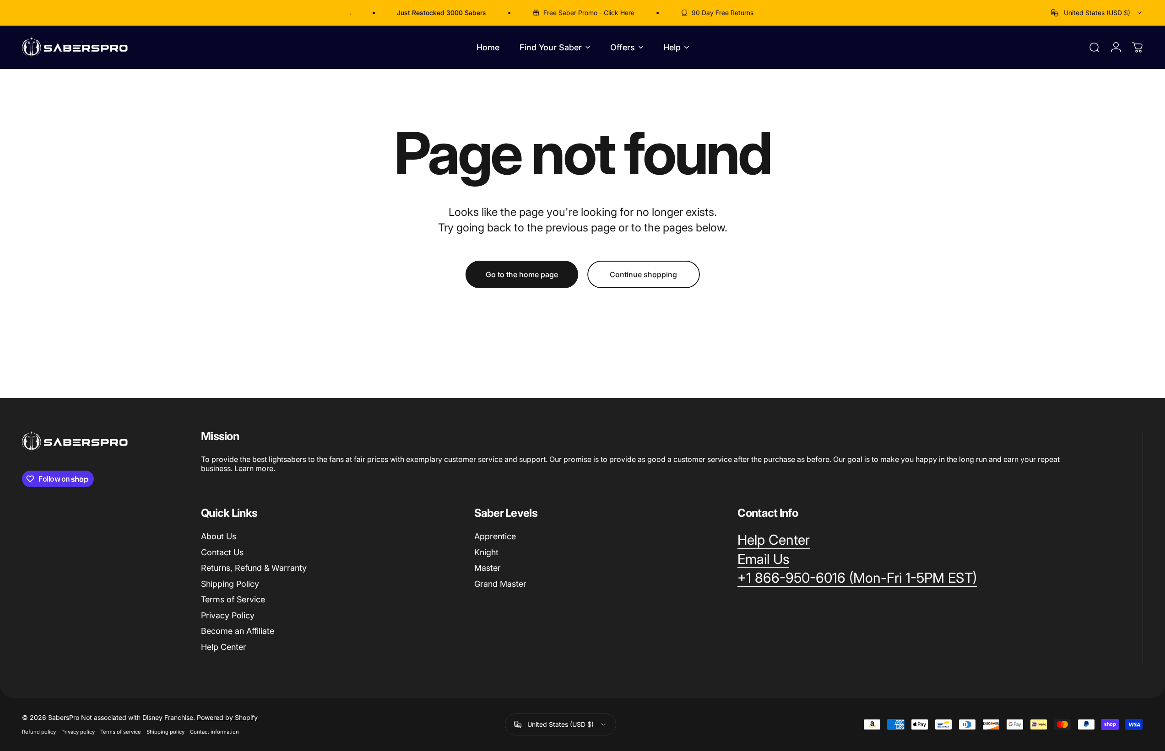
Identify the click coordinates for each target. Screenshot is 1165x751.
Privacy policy (78, 732)
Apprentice (495, 536)
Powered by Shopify (227, 717)
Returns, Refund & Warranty (254, 568)
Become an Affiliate (237, 631)
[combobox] (1097, 13)
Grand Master (500, 584)
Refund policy (39, 732)
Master (487, 568)
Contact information (214, 732)
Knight (486, 552)
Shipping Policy (230, 584)
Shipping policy (165, 732)
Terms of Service (233, 599)
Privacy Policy (228, 615)
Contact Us (222, 552)
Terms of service (120, 732)
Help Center (223, 647)
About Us (218, 536)
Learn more (253, 468)
